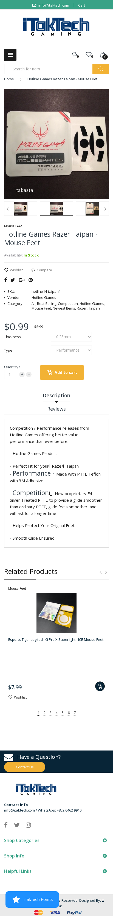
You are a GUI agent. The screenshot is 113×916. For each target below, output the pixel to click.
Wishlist (16, 269)
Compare (44, 269)
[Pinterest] (31, 280)
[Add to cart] (100, 686)
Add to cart (66, 372)
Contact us (25, 767)
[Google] (22, 280)
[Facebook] (5, 280)
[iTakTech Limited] (56, 27)
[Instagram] (28, 825)
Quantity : (12, 366)
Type (8, 350)
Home (9, 78)
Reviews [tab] (56, 408)
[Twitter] (12, 280)
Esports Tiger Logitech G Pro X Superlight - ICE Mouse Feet (55, 639)
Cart (81, 5)
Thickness (12, 336)
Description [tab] (56, 395)
